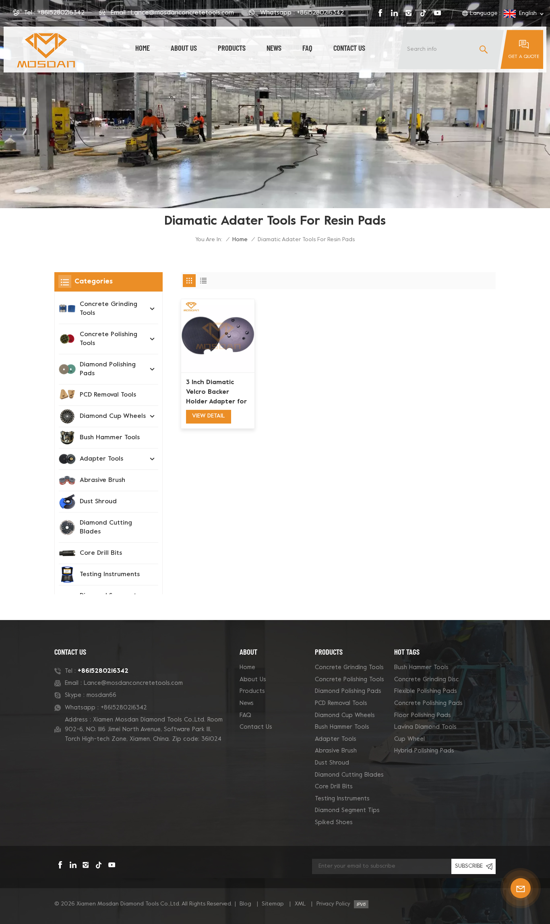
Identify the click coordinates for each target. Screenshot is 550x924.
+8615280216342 (61, 13)
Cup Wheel (409, 739)
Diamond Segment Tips (347, 810)
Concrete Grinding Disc (426, 679)
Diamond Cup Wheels (113, 416)
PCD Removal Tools (108, 395)
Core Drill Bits (101, 553)
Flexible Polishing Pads (425, 691)
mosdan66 (101, 695)
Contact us (349, 47)
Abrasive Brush (102, 480)
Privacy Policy (333, 904)
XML (300, 904)
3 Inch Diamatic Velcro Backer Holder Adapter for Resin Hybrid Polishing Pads (216, 393)
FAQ (307, 47)
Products (232, 47)
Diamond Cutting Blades (106, 527)
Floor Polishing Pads (422, 715)
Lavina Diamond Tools (425, 727)
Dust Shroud (98, 501)
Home (142, 47)
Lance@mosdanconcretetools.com (182, 13)
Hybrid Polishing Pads (424, 751)
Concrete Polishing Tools (108, 339)
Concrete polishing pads (428, 703)
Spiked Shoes (334, 822)
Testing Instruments (110, 574)
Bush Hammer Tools (110, 437)
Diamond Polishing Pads (108, 369)
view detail (208, 416)
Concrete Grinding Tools (108, 308)
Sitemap (273, 904)
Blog (245, 904)
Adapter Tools (101, 459)
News (274, 47)
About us (184, 47)
